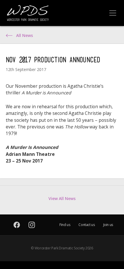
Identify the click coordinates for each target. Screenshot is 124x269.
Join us (108, 224)
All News (24, 35)
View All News (62, 198)
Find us (64, 224)
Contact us (86, 224)
